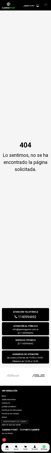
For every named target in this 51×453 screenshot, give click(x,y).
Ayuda (4, 417)
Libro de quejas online (11, 425)
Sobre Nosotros (9, 400)
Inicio (4, 396)
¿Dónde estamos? (9, 407)
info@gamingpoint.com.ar (25, 329)
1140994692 (26, 317)
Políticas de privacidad (12, 410)
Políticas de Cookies (10, 414)
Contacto (6, 403)
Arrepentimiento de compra (14, 422)
